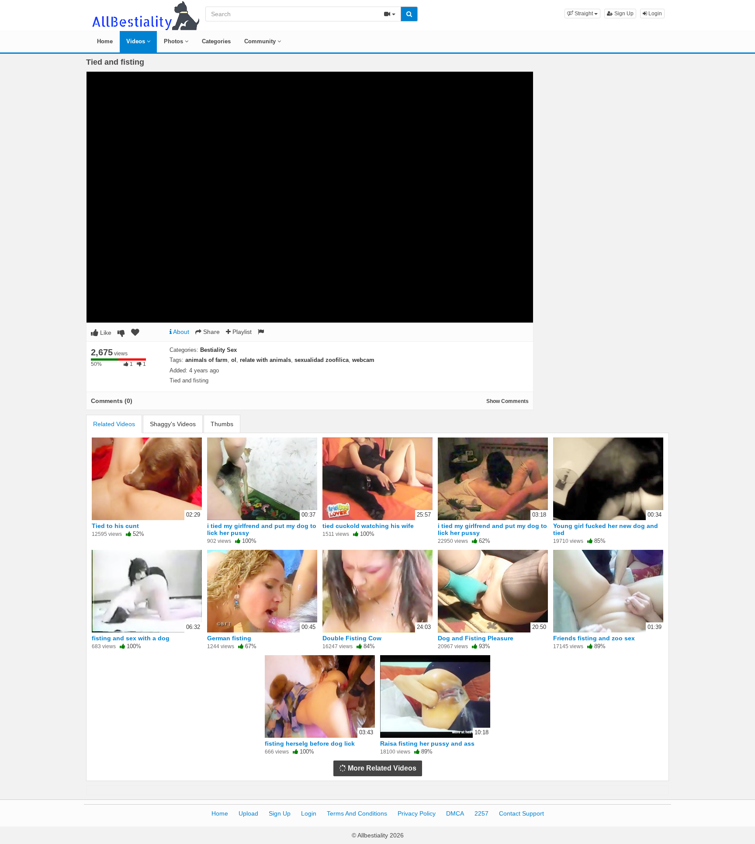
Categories (216, 41)
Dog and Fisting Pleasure (475, 638)
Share (210, 331)
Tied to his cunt (115, 525)
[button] (582, 13)
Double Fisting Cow (351, 638)
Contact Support (521, 813)
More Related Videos (381, 768)
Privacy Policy (417, 813)
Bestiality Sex (218, 350)
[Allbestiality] (145, 14)
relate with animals (265, 360)
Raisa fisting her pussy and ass (427, 743)
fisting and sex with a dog (131, 638)
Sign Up (623, 13)
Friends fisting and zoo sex (594, 638)
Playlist (241, 331)
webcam (363, 360)
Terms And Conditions (357, 813)
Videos (136, 41)
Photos (174, 41)
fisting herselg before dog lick (310, 743)
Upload (248, 813)
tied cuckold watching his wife (368, 525)
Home (105, 41)
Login (654, 13)
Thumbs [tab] (222, 423)
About (180, 331)
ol (233, 360)
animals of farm (206, 360)
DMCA (455, 813)
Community (260, 41)
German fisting (229, 638)
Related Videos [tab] (114, 423)
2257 (481, 813)
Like (104, 332)
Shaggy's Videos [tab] (173, 423)
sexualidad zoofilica (321, 360)
